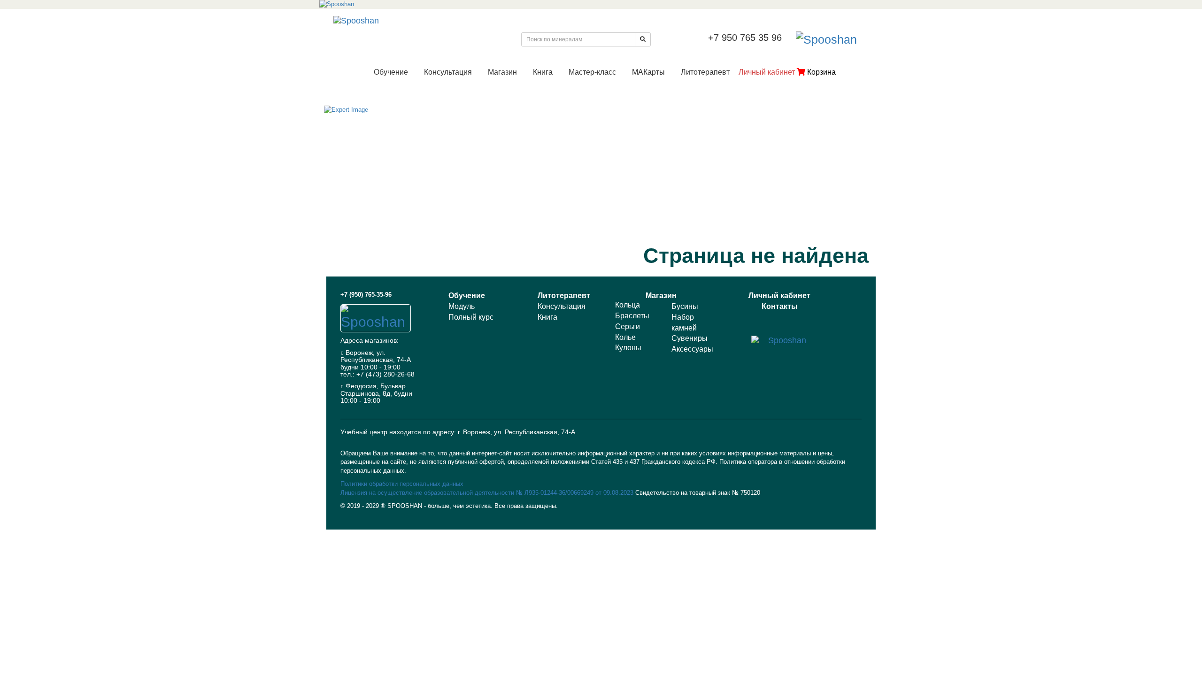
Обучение (391, 72)
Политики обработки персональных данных (401, 483)
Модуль (461, 306)
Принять (1076, 655)
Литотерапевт (705, 72)
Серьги (627, 326)
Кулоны (628, 348)
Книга (543, 72)
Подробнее (1154, 655)
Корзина (820, 72)
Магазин (502, 72)
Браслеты (632, 316)
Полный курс (470, 317)
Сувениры (689, 338)
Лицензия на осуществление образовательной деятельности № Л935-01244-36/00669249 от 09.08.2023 (487, 492)
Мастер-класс (592, 72)
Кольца (627, 305)
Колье (625, 337)
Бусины (684, 306)
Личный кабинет (767, 72)
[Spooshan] (601, 4)
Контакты (780, 306)
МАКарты (648, 72)
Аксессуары (692, 349)
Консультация (448, 72)
